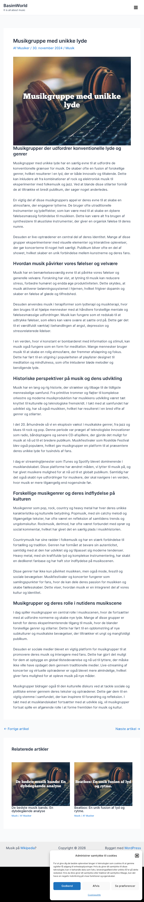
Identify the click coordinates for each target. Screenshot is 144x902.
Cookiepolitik (94, 895)
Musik (70, 48)
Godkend (67, 886)
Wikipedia (27, 848)
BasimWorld (15, 5)
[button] (137, 855)
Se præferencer (125, 886)
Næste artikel (128, 728)
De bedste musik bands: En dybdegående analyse (32, 809)
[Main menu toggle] (135, 7)
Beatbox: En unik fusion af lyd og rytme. (99, 809)
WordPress (132, 848)
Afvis (96, 886)
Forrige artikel (16, 728)
